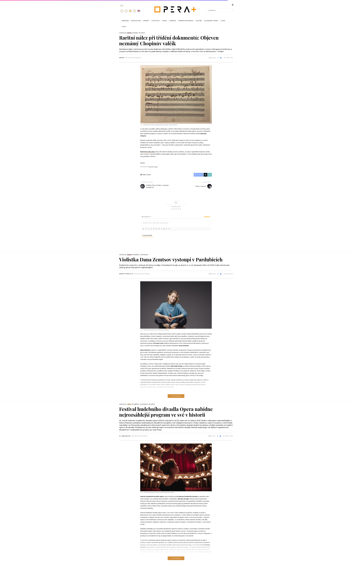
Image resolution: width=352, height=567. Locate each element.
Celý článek (176, 396)
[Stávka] (151, 229)
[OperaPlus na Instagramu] (134, 10)
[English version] (138, 10)
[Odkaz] (164, 229)
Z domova (144, 254)
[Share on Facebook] (218, 57)
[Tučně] (143, 229)
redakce (121, 57)
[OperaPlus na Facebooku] (121, 10)
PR (132, 273)
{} (166, 228)
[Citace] (159, 229)
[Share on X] (205, 175)
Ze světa (142, 32)
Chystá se (122, 32)
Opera (129, 404)
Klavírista (147, 152)
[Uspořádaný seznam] (154, 229)
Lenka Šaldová (126, 436)
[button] (233, 5)
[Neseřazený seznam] (156, 229)
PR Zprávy (136, 254)
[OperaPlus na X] (126, 10)
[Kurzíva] (146, 229)
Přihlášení (206, 217)
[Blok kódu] (161, 229)
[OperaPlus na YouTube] (130, 10)
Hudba (129, 32)
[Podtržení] (148, 229)
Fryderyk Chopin (153, 167)
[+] (169, 228)
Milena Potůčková (125, 273)
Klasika (135, 32)
